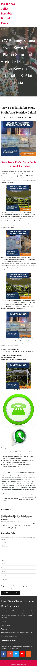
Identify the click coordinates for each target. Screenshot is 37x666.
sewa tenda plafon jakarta (13, 483)
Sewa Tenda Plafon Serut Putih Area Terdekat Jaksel (22, 472)
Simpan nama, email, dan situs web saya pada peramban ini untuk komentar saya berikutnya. (17, 587)
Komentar (3, 542)
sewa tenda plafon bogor (15, 479)
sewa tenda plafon (7, 477)
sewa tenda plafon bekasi (19, 477)
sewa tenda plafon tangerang (13, 489)
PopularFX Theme (21, 664)
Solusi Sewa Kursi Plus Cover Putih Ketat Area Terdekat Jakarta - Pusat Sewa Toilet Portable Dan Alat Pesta (18, 518)
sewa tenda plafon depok (13, 481)
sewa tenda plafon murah (13, 485)
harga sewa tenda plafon (28, 475)
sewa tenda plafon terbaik (28, 489)
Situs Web (3, 576)
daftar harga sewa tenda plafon (13, 475)
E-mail (3, 568)
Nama (3, 560)
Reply (34, 523)
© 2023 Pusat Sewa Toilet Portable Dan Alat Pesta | (15, 662)
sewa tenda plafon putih (26, 485)
